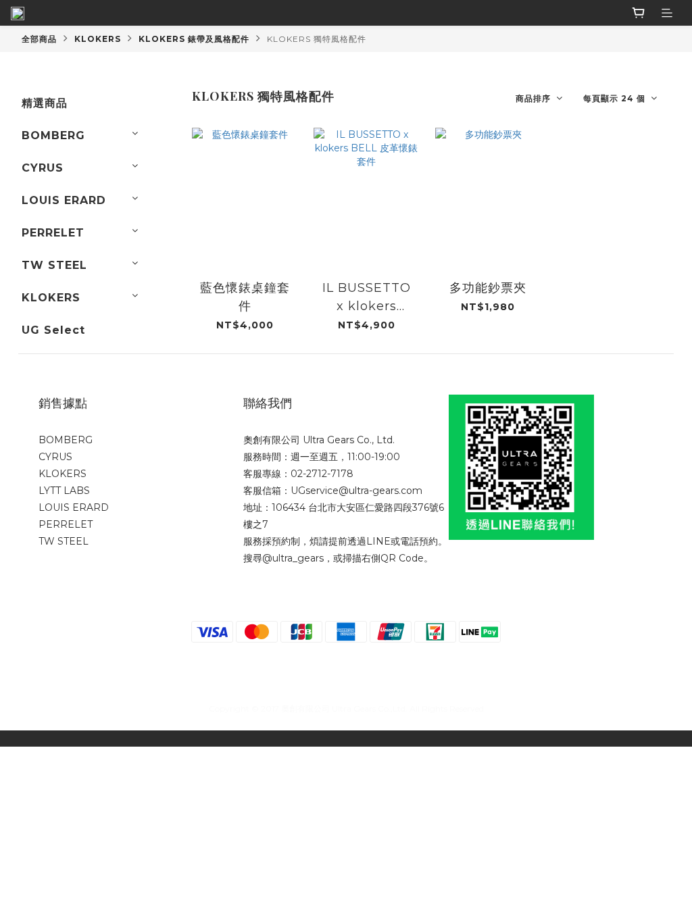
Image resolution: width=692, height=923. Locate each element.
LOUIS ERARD (64, 200)
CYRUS (43, 167)
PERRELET (53, 232)
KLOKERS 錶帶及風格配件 (194, 39)
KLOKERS (97, 39)
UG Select (53, 330)
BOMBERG (53, 135)
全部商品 (39, 39)
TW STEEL (54, 265)
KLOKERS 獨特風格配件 (316, 39)
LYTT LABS (64, 490)
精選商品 (45, 103)
